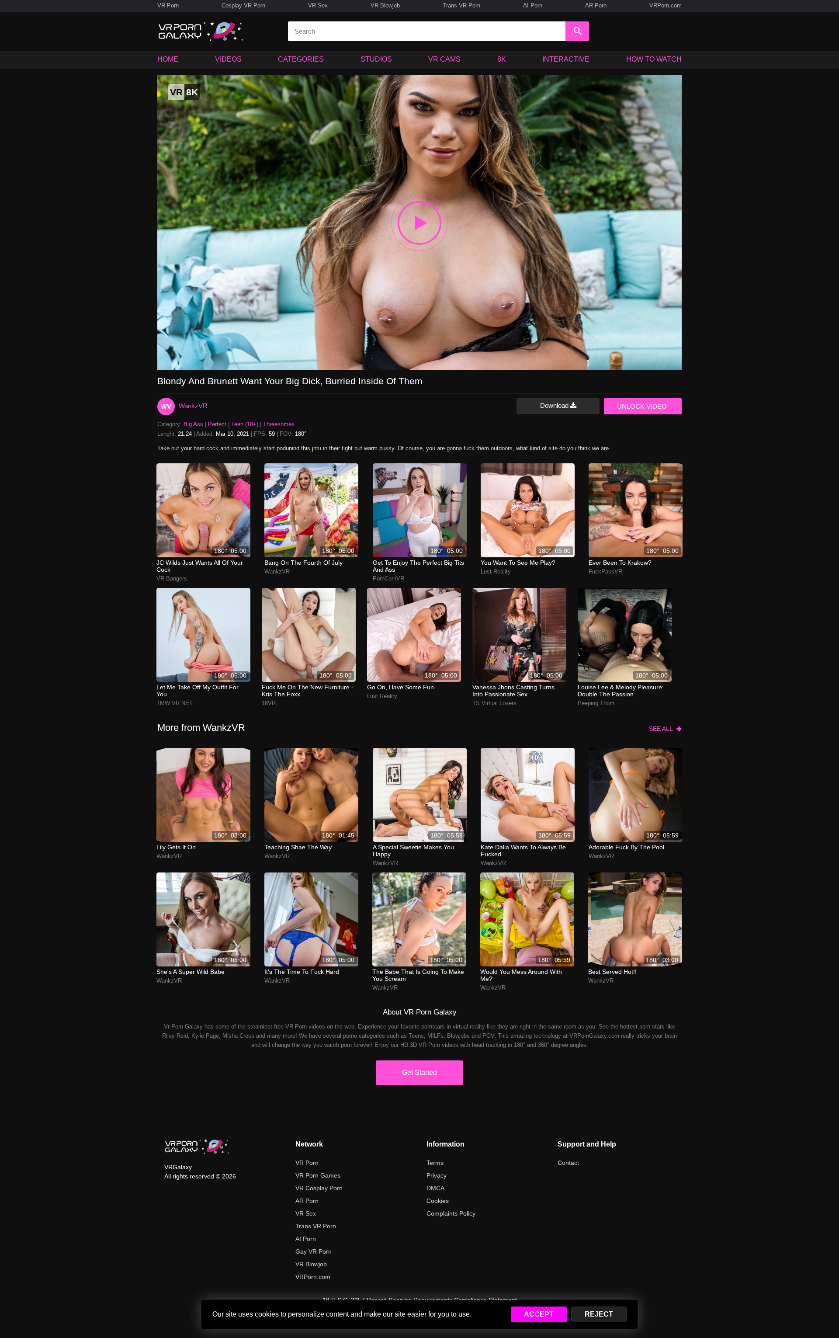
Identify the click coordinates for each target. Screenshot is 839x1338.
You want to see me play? (518, 562)
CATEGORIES (301, 59)
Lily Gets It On (176, 847)
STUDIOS (376, 59)
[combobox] (426, 31)
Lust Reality (496, 571)
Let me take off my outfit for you (197, 691)
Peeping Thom (596, 703)
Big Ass (193, 424)
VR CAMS (444, 59)
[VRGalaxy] (197, 1146)
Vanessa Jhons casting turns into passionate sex (513, 691)
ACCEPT (539, 1314)
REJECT (599, 1314)
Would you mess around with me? (521, 975)
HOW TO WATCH (654, 59)
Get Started (419, 1072)
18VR (269, 703)
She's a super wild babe (190, 971)
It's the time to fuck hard (301, 971)
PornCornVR (388, 578)
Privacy (436, 1175)
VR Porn (168, 5)
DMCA (435, 1188)
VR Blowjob (385, 5)
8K (501, 59)
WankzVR (193, 406)
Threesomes (279, 424)
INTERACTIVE (565, 59)
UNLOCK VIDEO (642, 406)
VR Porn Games (317, 1175)
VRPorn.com (665, 5)
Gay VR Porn (313, 1251)
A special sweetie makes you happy (413, 851)
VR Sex (318, 5)
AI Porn (532, 5)
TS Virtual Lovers (494, 703)
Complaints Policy (450, 1213)
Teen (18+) (244, 424)
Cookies (437, 1200)
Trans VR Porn (461, 5)
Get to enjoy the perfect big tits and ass (418, 566)
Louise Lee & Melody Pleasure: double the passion (621, 691)
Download (555, 405)
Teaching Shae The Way (298, 847)
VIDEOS (228, 59)
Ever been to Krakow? (620, 562)
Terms (435, 1162)
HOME (167, 59)
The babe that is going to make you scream (418, 975)
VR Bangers (171, 578)
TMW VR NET (174, 703)
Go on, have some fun (400, 687)
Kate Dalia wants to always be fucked (523, 851)
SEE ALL (662, 728)
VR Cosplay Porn (319, 1188)
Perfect (217, 424)
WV (166, 406)
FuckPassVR (605, 571)
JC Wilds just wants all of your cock (199, 566)
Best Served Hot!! (612, 971)
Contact (568, 1162)
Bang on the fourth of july (303, 562)
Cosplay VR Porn (243, 5)
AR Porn (596, 5)
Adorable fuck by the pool (626, 847)
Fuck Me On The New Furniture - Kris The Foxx (308, 691)
